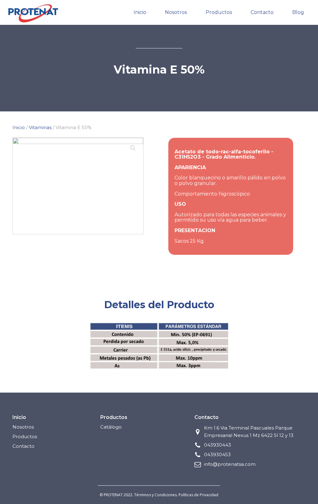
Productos (219, 12)
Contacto (262, 12)
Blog (298, 12)
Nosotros (176, 12)
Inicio (140, 12)
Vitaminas (40, 127)
